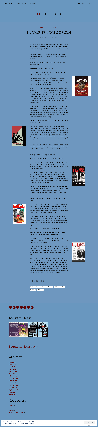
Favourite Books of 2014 (49, 32)
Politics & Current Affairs (52, 27)
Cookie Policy (32, 423)
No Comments (55, 37)
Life (10, 408)
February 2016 (13, 376)
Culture (41, 27)
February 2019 (13, 371)
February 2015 (13, 380)
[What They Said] (28, 307)
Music (11, 410)
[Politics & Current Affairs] (10, 307)
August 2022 (12, 362)
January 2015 (13, 383)
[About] (24, 307)
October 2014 (13, 387)
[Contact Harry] (32, 307)
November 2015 (13, 378)
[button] (18, 329)
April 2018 (12, 373)
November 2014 (13, 385)
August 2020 (12, 364)
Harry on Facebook (23, 347)
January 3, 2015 (45, 37)
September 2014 (14, 390)
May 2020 (12, 367)
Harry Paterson (9, 3)
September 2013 (14, 394)
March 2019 (12, 369)
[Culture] (17, 307)
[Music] (14, 307)
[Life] (21, 307)
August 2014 (12, 392)
